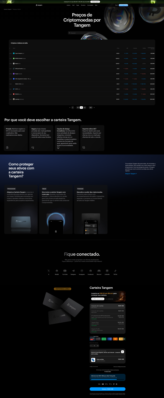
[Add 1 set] (97, 345)
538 (11, 73)
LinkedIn (107, 274)
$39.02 (117, 63)
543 (11, 99)
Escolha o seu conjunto (97, 298)
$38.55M (152, 94)
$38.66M (152, 84)
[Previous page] (70, 107)
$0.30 (117, 78)
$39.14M (152, 58)
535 (11, 58)
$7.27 (118, 68)
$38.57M (152, 89)
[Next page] (94, 107)
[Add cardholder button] (122, 351)
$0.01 (118, 84)
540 (11, 83)
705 (91, 107)
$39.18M (152, 53)
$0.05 (118, 53)
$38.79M (152, 78)
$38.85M (152, 68)
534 (11, 53)
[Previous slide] (5, 138)
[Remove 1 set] (91, 345)
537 (10, 68)
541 (10, 89)
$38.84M (152, 73)
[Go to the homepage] (39, 5)
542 (10, 94)
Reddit (57, 274)
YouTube (65, 274)
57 (84, 107)
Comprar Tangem (123, 5)
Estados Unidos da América (112, 369)
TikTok (115, 274)
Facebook (90, 274)
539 (11, 78)
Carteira (68, 5)
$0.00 (117, 73)
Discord (99, 274)
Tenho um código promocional (119, 366)
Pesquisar (73, 33)
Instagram (82, 274)
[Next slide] (158, 138)
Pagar (77, 5)
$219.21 (117, 58)
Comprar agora (95, 1)
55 (78, 107)
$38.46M (152, 99)
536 (11, 63)
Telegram (73, 274)
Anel (73, 5)
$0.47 (118, 94)
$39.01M (152, 63)
